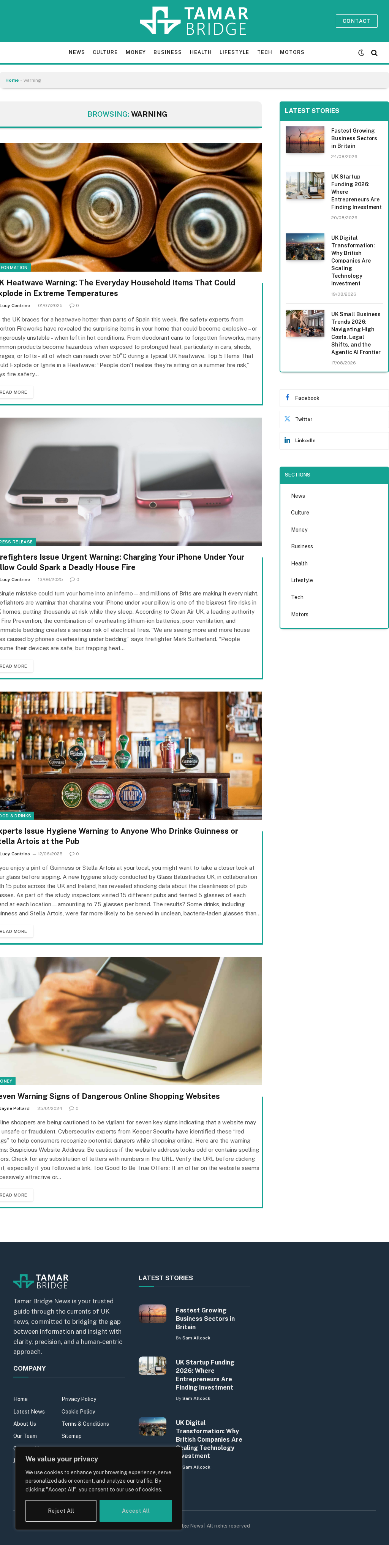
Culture (105, 52)
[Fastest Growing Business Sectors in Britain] (305, 139)
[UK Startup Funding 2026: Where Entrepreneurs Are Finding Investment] (305, 185)
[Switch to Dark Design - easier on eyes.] (361, 52)
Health (201, 52)
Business (167, 52)
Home (12, 80)
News (77, 52)
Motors (292, 52)
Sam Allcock (196, 1338)
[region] (98, 1488)
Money (136, 52)
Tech (264, 52)
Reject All (61, 1511)
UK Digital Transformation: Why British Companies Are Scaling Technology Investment (353, 261)
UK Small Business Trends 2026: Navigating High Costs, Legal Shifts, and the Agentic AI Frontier (356, 333)
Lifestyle (234, 52)
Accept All (136, 1511)
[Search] (374, 52)
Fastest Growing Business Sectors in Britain (354, 138)
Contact (357, 21)
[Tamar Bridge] (195, 21)
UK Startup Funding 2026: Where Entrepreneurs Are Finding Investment (356, 192)
